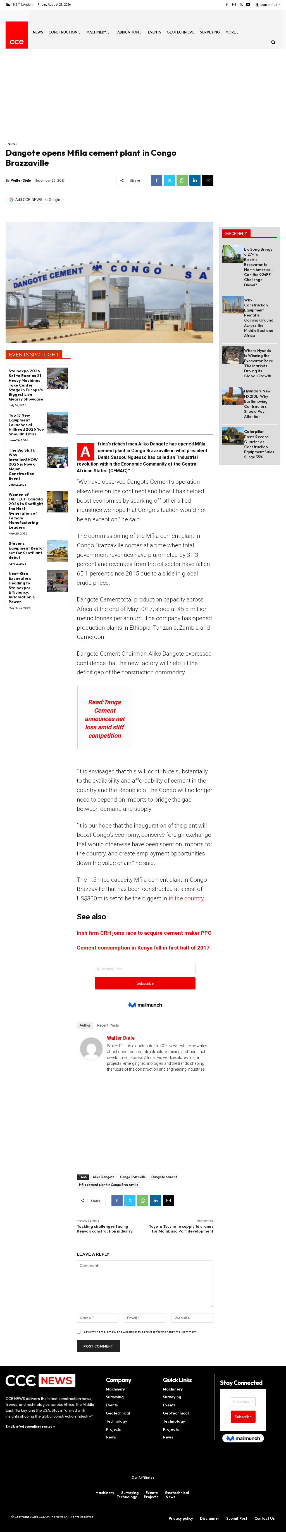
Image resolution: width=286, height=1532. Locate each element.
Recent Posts (108, 1025)
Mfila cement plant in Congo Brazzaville (108, 1185)
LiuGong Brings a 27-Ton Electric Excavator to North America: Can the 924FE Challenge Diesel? (258, 267)
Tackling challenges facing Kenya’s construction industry (104, 1229)
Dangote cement (164, 1177)
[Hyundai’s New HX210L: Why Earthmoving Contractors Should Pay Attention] (233, 395)
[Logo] (17, 42)
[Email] (207, 180)
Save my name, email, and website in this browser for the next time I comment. (140, 1332)
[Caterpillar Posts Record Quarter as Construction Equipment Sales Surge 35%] (233, 436)
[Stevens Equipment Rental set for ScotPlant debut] (57, 551)
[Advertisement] (109, 99)
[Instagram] (233, 4)
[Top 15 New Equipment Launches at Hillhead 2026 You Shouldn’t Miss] (57, 422)
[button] (273, 42)
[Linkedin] (195, 180)
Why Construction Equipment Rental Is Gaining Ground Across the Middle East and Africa (258, 318)
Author (85, 1025)
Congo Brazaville (133, 1177)
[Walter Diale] (91, 1048)
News (13, 144)
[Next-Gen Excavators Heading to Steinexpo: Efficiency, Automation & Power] (57, 581)
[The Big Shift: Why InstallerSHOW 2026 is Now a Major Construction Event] (57, 457)
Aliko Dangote (104, 1177)
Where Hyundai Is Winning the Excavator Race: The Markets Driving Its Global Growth (259, 363)
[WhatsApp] (182, 180)
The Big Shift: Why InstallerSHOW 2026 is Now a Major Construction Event (23, 464)
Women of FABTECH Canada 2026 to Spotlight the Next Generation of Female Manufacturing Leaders (26, 511)
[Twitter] (241, 4)
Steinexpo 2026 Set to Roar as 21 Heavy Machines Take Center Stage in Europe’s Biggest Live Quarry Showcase (26, 385)
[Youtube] (248, 4)
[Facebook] (226, 4)
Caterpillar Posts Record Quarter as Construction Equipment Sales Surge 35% (259, 444)
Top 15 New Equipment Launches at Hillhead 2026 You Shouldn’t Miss (26, 425)
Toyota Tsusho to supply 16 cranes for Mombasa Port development (181, 1229)
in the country (186, 898)
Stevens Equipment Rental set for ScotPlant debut (26, 550)
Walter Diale (21, 180)
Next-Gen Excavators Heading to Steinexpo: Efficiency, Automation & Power (22, 587)
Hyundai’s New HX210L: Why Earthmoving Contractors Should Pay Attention (257, 404)
